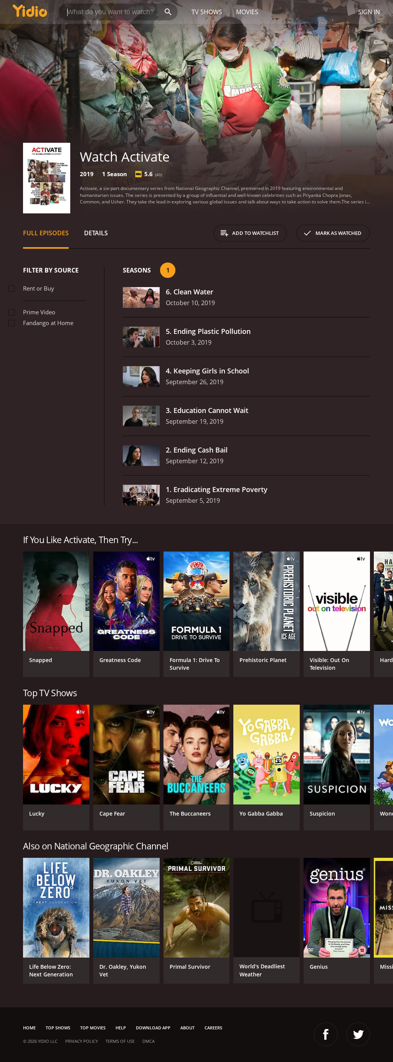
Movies (247, 12)
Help (121, 1028)
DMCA (148, 1041)
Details (96, 233)
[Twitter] (358, 1034)
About (187, 1028)
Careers (213, 1028)
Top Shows (58, 1028)
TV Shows (207, 12)
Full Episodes (46, 233)
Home (29, 1028)
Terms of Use (120, 1041)
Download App (153, 1028)
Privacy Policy (81, 1041)
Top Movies (93, 1028)
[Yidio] (30, 12)
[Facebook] (326, 1034)
